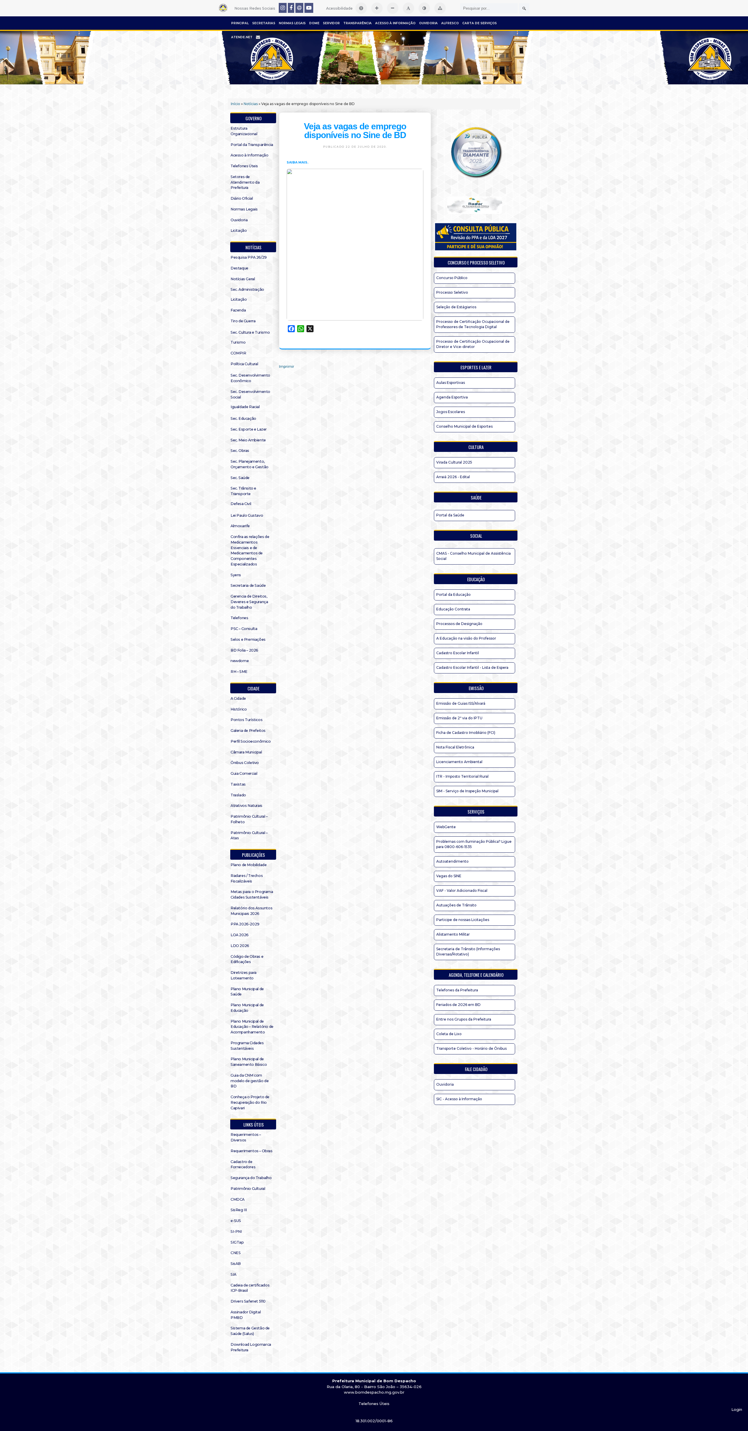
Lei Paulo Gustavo (247, 515)
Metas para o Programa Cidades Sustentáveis (252, 894)
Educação (476, 579)
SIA (233, 1274)
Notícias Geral (243, 279)
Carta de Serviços (479, 23)
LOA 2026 (240, 935)
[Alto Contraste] (424, 8)
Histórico (239, 709)
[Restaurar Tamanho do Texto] (408, 8)
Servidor (331, 23)
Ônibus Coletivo (245, 762)
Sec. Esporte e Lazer (249, 429)
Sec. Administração (247, 289)
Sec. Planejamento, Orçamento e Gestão (250, 464)
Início (235, 104)
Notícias (251, 104)
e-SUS (236, 1220)
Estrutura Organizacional (244, 131)
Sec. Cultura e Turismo (250, 332)
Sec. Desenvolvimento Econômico (250, 378)
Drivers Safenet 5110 (248, 1301)
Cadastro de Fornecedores (243, 1164)
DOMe (314, 23)
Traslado (238, 795)
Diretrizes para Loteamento (244, 975)
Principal (240, 23)
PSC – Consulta (244, 628)
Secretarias (263, 23)
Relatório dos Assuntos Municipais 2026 (251, 911)
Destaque (239, 268)
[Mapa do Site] (440, 8)
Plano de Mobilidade (248, 865)
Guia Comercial (244, 773)
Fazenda (238, 310)
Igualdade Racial (245, 407)
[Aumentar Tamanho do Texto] (377, 8)
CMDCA (238, 1199)
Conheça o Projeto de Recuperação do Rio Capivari (250, 1102)
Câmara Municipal (246, 752)
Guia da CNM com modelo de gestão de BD (250, 1081)
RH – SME (239, 671)
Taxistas (238, 784)
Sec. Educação (243, 418)
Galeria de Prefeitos (248, 730)
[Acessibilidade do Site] (361, 8)
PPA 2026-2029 (245, 924)
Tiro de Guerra (243, 321)
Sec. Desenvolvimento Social (250, 394)
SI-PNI (236, 1231)
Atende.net (241, 37)
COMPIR (238, 353)
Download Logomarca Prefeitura (251, 1347)
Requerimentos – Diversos (246, 1137)
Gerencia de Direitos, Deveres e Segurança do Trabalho (249, 602)
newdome (240, 661)
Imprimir (286, 366)
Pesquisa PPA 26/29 (249, 257)
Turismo (238, 342)
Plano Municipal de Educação (247, 1008)
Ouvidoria (428, 23)
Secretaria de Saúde (248, 585)
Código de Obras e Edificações (247, 959)
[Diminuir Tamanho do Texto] (393, 8)
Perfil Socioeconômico (251, 741)
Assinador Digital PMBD (246, 1315)
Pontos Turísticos (246, 720)
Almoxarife (240, 526)
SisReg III (239, 1210)
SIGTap (237, 1242)
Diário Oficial (242, 198)
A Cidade (238, 698)
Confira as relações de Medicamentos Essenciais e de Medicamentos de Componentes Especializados (250, 550)
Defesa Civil (241, 504)
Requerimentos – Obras (252, 1151)
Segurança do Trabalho (251, 1178)
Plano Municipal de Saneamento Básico (249, 1062)
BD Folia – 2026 (244, 650)
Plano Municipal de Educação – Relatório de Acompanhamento (252, 1027)
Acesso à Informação (395, 23)
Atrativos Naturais (246, 805)
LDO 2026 (240, 945)
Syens (236, 575)
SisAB (236, 1263)
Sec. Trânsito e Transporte (243, 491)
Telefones (239, 618)
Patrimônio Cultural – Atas (249, 835)
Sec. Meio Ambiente (248, 440)
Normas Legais (292, 23)
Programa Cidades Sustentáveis (247, 1046)
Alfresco (450, 23)
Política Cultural (244, 364)
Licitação (239, 230)
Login (736, 1409)
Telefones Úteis (244, 166)
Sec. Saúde (240, 478)
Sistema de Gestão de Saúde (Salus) (250, 1331)
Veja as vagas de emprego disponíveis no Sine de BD (355, 130)
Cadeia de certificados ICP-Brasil (250, 1288)
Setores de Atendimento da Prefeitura (245, 182)
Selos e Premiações (248, 639)
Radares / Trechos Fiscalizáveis (247, 878)
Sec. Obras (240, 450)
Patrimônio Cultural (248, 1188)
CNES (235, 1253)
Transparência (357, 23)
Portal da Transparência (252, 144)
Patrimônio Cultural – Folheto (249, 819)
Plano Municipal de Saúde (247, 992)
